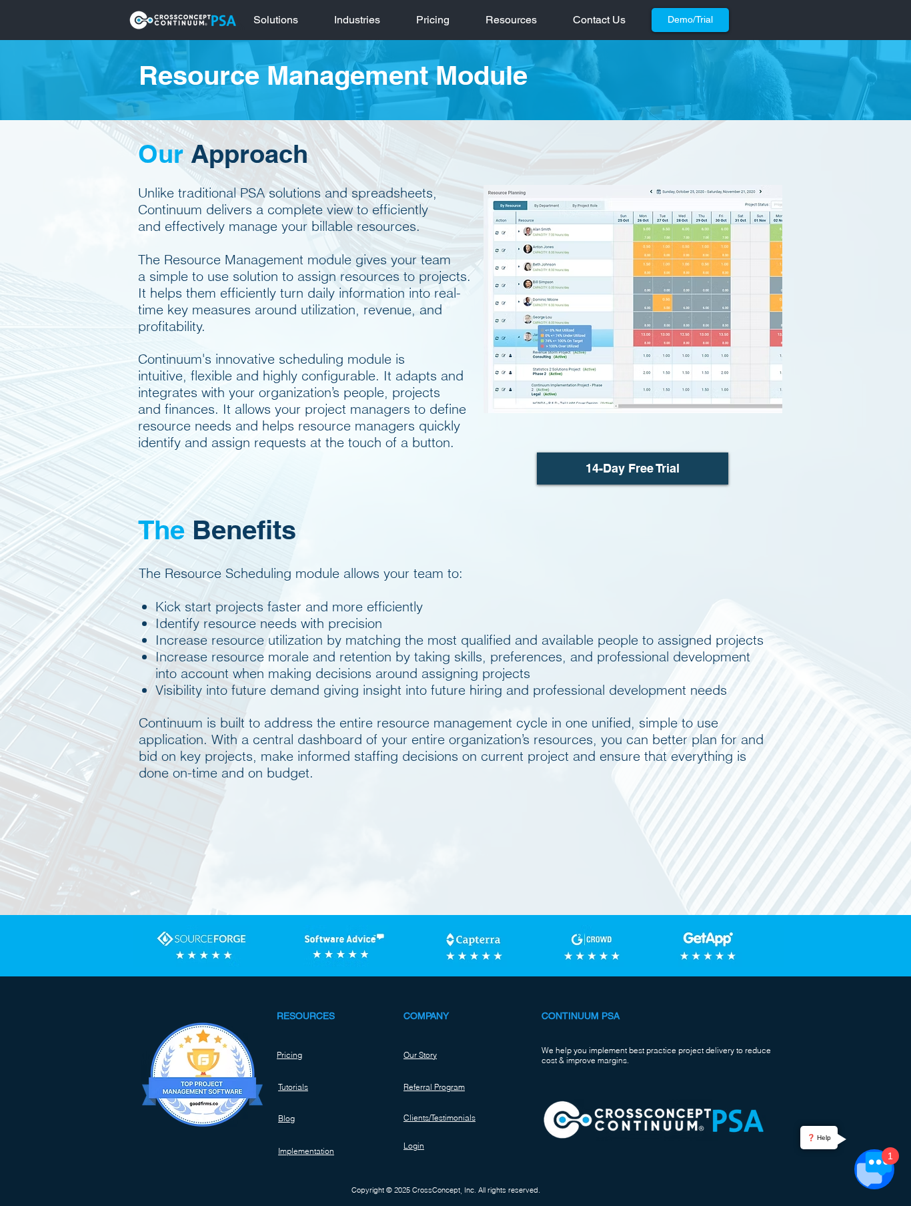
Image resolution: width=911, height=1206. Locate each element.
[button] (283, 20)
